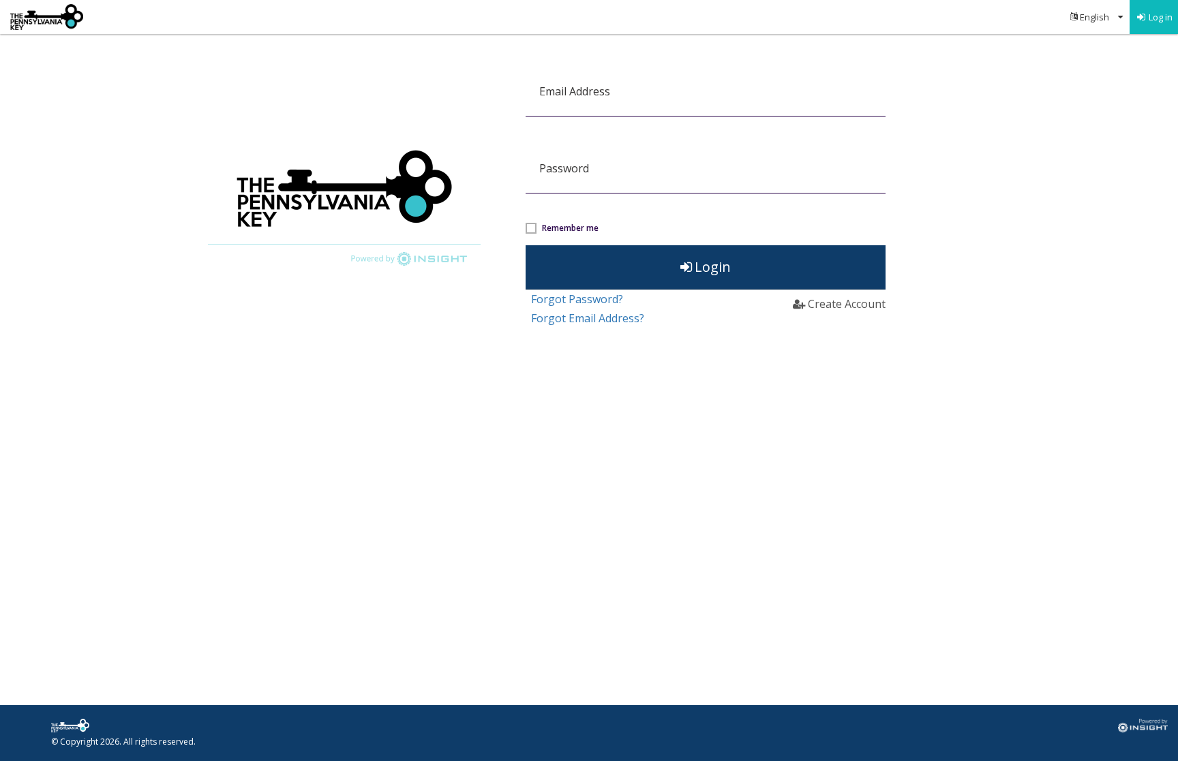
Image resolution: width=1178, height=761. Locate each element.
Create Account (847, 303)
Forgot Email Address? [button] (587, 318)
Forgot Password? (577, 299)
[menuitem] (1096, 17)
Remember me (570, 228)
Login (713, 267)
